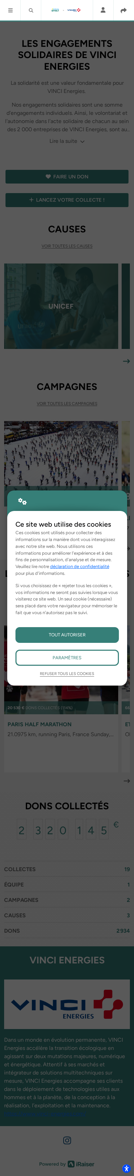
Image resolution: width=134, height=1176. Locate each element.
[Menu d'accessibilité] (126, 1168)
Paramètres (67, 657)
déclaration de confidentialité (79, 566)
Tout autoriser (67, 634)
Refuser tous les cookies (67, 673)
